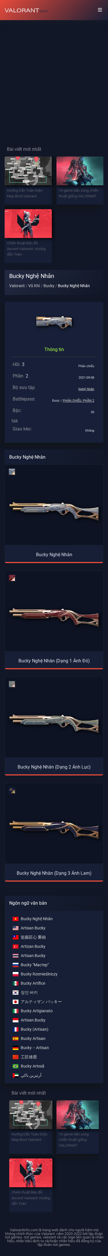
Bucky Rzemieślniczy (39, 974)
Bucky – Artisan (35, 1047)
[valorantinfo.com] (26, 10)
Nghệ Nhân (86, 389)
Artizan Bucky (33, 946)
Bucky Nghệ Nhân (37, 918)
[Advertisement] (54, 79)
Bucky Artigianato (37, 1011)
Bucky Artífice (33, 983)
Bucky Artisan (33, 1038)
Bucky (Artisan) (34, 1029)
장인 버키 (29, 992)
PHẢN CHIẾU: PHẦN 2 (78, 401)
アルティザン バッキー (41, 1001)
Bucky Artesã (32, 1066)
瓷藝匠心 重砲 (33, 937)
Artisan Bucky (33, 928)
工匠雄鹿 (29, 1057)
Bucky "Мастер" (35, 965)
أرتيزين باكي (31, 1075)
